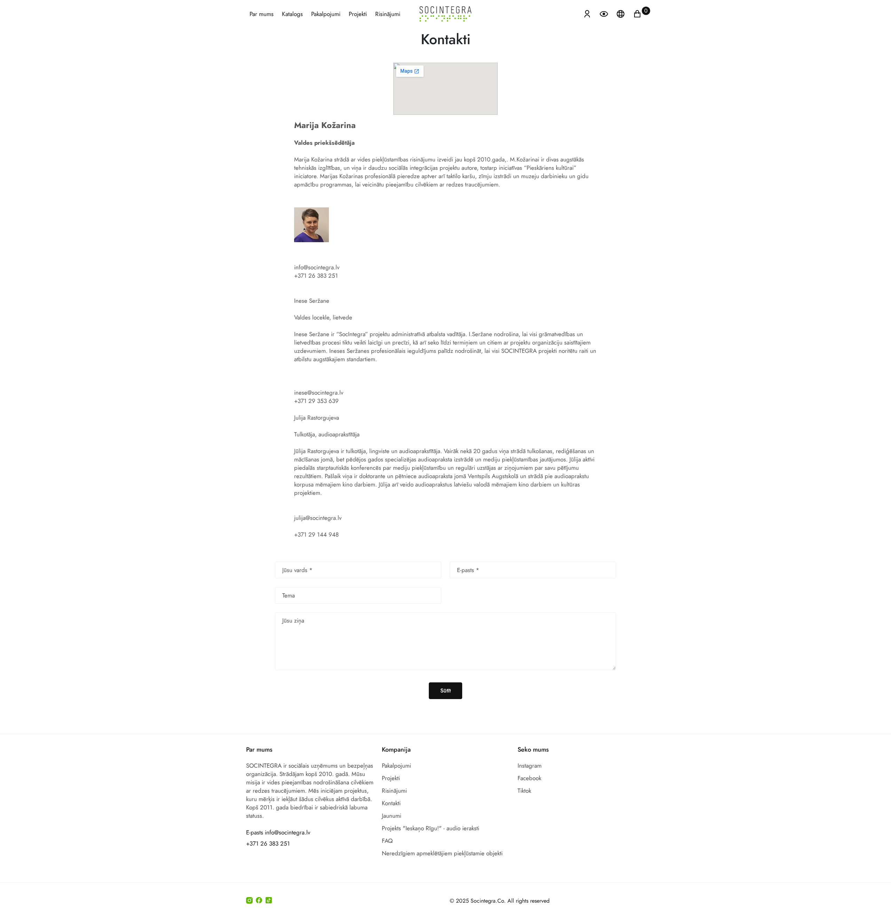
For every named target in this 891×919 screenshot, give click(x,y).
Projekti (358, 14)
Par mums (262, 14)
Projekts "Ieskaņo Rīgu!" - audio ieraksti (430, 828)
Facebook (529, 778)
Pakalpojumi (325, 14)
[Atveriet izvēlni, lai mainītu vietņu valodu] (621, 13)
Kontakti (391, 803)
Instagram (530, 765)
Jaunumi (391, 815)
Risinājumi (387, 14)
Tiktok (524, 790)
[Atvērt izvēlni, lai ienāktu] (587, 13)
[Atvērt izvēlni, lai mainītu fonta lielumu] (604, 13)
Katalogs (292, 14)
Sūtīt (445, 691)
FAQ (387, 841)
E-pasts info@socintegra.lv (278, 832)
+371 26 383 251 (268, 843)
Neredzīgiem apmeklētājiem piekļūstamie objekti (442, 853)
